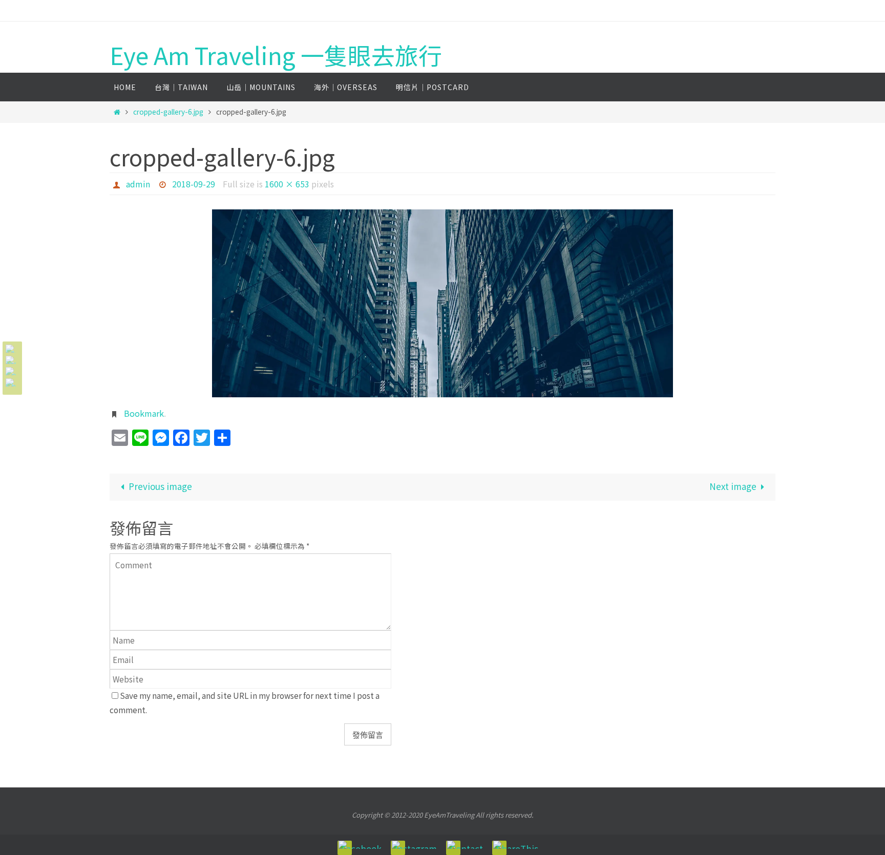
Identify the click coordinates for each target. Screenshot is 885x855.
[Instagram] (11, 360)
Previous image (160, 486)
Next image (732, 486)
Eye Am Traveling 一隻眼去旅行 (276, 55)
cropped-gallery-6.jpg (168, 111)
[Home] (117, 111)
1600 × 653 (287, 184)
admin (138, 184)
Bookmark (144, 413)
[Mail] (11, 371)
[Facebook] (11, 348)
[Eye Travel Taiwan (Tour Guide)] (11, 382)
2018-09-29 (193, 184)
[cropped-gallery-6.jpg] (442, 303)
